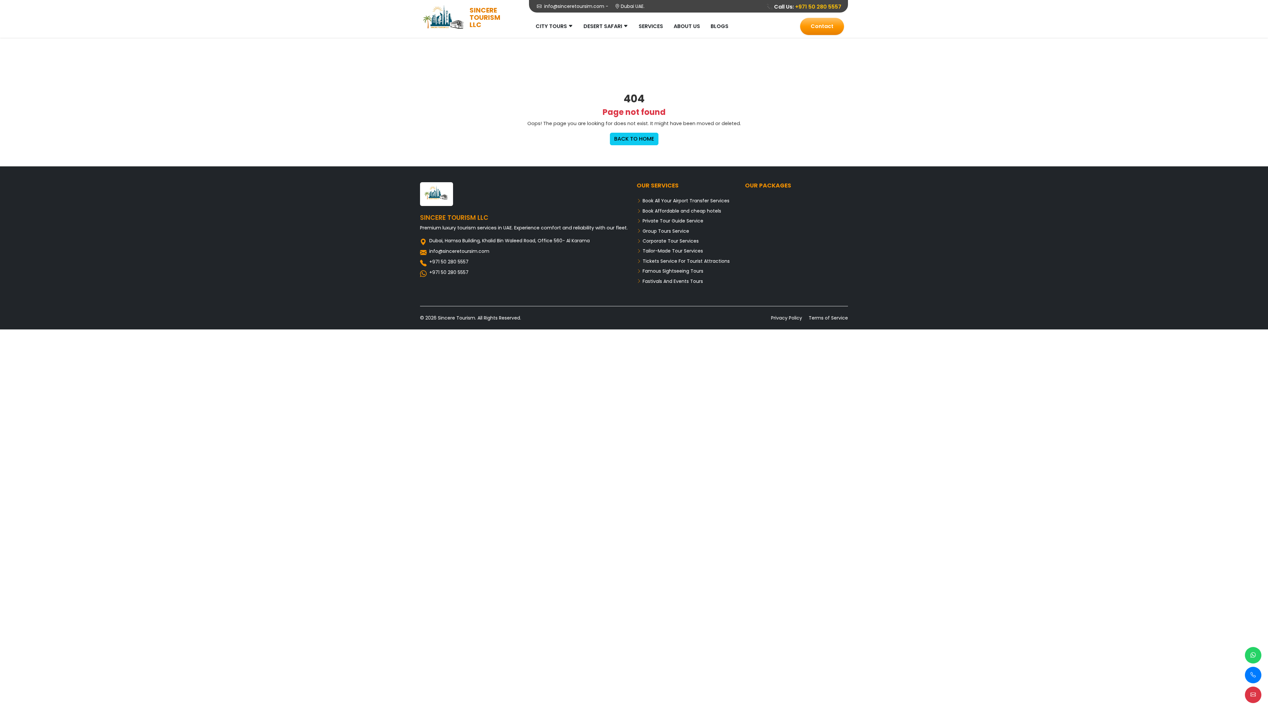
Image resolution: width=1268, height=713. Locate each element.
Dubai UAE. (632, 6)
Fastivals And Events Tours (672, 281)
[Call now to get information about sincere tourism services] (1253, 675)
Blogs (719, 26)
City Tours (551, 26)
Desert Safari (602, 26)
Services (651, 26)
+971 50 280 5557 (818, 7)
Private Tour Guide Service (672, 221)
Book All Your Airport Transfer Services (685, 200)
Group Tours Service (665, 231)
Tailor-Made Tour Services (672, 251)
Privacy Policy (786, 318)
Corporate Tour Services (670, 241)
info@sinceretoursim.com (574, 6)
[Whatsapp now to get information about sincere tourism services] (1253, 655)
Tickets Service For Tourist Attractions (685, 261)
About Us (687, 26)
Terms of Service (828, 318)
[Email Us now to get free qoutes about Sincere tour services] (1253, 695)
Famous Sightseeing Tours (672, 271)
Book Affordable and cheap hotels (681, 211)
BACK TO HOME (634, 139)
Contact (822, 26)
